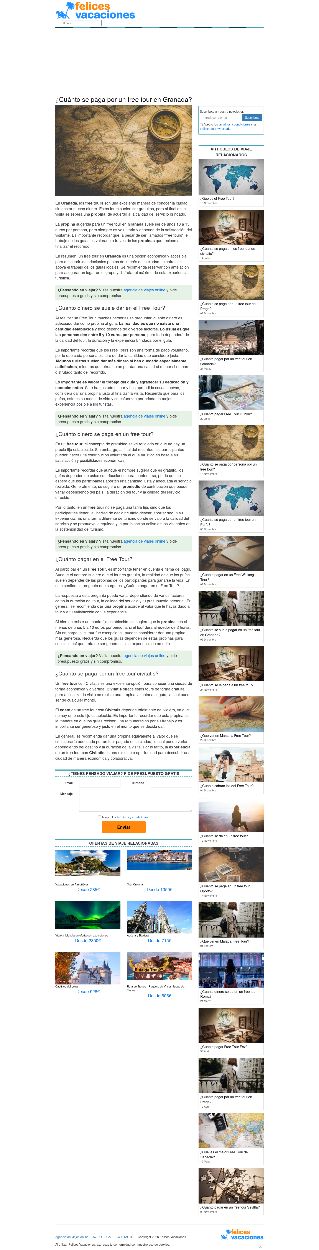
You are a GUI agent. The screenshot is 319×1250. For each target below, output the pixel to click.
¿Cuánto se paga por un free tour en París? (228, 522)
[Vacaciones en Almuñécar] (87, 862)
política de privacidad (214, 128)
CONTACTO (125, 1237)
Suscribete (252, 117)
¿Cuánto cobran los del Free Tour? (227, 785)
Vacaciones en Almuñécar (71, 884)
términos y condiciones (132, 817)
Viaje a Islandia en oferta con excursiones (81, 935)
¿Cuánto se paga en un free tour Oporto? (225, 888)
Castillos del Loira (66, 986)
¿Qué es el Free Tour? (217, 198)
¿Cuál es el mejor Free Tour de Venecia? (224, 1154)
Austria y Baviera (138, 935)
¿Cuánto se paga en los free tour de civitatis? (227, 251)
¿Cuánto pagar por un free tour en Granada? (226, 361)
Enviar (123, 827)
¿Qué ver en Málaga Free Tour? (224, 941)
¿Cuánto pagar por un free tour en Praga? (226, 1099)
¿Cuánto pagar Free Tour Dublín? (226, 413)
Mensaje (66, 793)
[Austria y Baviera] (159, 922)
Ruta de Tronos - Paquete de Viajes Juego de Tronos (155, 988)
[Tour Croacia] (159, 859)
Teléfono (137, 783)
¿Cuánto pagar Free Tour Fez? (224, 1046)
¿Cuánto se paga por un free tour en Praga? (228, 306)
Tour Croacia (135, 884)
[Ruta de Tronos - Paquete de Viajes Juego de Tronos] (159, 965)
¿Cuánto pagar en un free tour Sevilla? (230, 1207)
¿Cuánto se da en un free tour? (224, 835)
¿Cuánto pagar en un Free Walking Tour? (227, 577)
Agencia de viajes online (72, 1237)
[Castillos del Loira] (87, 973)
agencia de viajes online (144, 289)
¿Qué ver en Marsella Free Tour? (225, 735)
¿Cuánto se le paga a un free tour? (226, 684)
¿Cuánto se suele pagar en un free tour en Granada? (230, 632)
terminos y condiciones (234, 124)
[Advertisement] (159, 63)
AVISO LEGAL (102, 1237)
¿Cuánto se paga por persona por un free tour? (228, 467)
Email (69, 783)
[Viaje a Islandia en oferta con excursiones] (87, 914)
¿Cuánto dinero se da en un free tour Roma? (228, 994)
